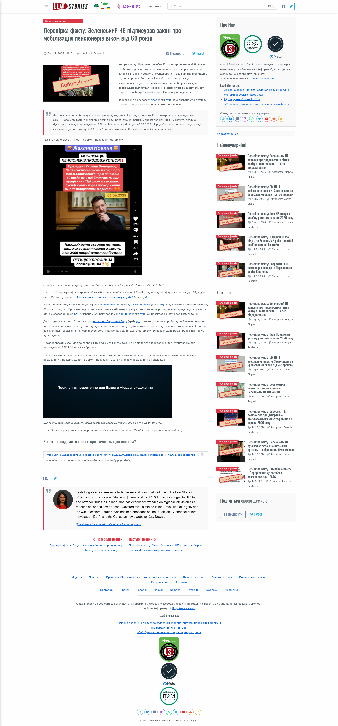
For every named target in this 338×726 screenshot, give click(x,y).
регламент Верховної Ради (109, 321)
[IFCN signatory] (169, 649)
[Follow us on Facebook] (238, 119)
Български (106, 589)
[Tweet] (291, 6)
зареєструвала (109, 304)
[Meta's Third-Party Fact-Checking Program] (169, 674)
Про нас (94, 577)
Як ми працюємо (193, 577)
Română (175, 589)
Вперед (268, 6)
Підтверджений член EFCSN (242, 99)
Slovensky (211, 589)
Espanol (142, 589)
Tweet (200, 53)
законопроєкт (141, 304)
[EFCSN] (169, 696)
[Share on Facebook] (47, 478)
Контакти (181, 582)
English (124, 589)
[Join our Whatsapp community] (252, 119)
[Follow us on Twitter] (259, 119)
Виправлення (159, 582)
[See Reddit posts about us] (274, 119)
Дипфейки (154, 6)
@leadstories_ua (227, 133)
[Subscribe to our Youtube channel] (267, 119)
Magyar (158, 589)
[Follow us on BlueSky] (230, 119)
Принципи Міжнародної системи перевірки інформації (141, 577)
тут (168, 99)
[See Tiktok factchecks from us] (223, 119)
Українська (231, 589)
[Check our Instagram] (245, 119)
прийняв (125, 313)
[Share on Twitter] (55, 478)
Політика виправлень (252, 577)
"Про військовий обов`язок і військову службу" (104, 297)
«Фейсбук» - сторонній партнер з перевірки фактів (256, 103)
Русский (193, 589)
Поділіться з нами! (262, 78)
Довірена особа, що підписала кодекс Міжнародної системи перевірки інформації (169, 622)
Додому (77, 577)
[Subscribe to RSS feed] (281, 119)
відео (154, 99)
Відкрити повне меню (46, 6)
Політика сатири (221, 577)
